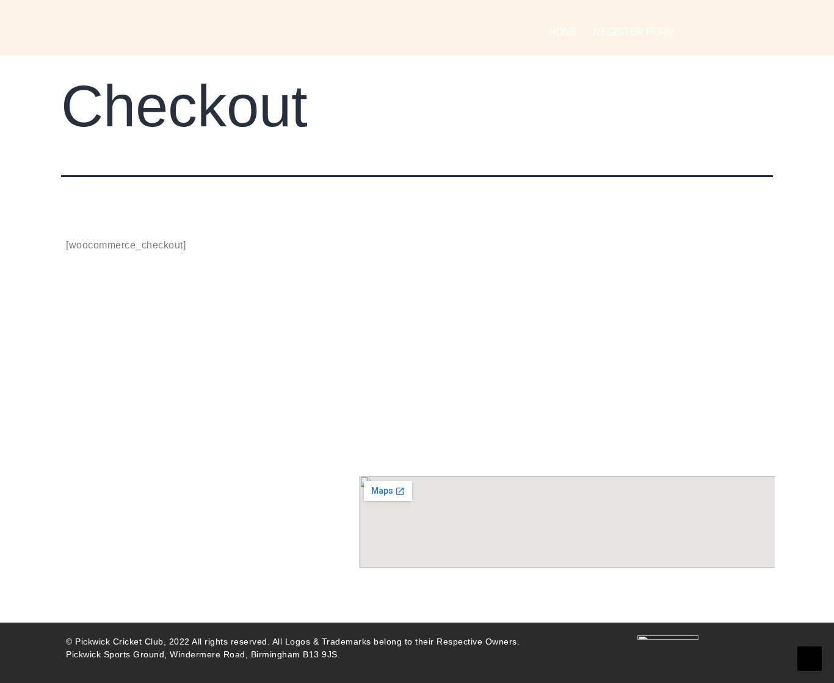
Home (563, 32)
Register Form (634, 32)
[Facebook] (81, 435)
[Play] (124, 435)
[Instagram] (102, 435)
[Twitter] (145, 435)
